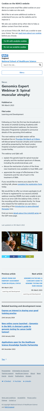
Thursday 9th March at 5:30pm (28, 139)
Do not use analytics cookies (15, 47)
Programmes (6, 371)
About (32, 373)
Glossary (28, 376)
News (39, 373)
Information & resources (20, 371)
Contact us (12, 400)
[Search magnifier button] (40, 64)
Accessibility (21, 398)
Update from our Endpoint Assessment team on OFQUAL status (11, 280)
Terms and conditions (9, 398)
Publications (19, 376)
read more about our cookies (29, 33)
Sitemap (4, 400)
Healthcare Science (22, 373)
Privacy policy (31, 398)
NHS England (9, 407)
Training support (7, 373)
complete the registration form (30, 184)
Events (4, 376)
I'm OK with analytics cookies (15, 41)
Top (3, 359)
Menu (22, 72)
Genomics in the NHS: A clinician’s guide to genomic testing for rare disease (33, 282)
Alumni (10, 376)
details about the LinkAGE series (26, 213)
